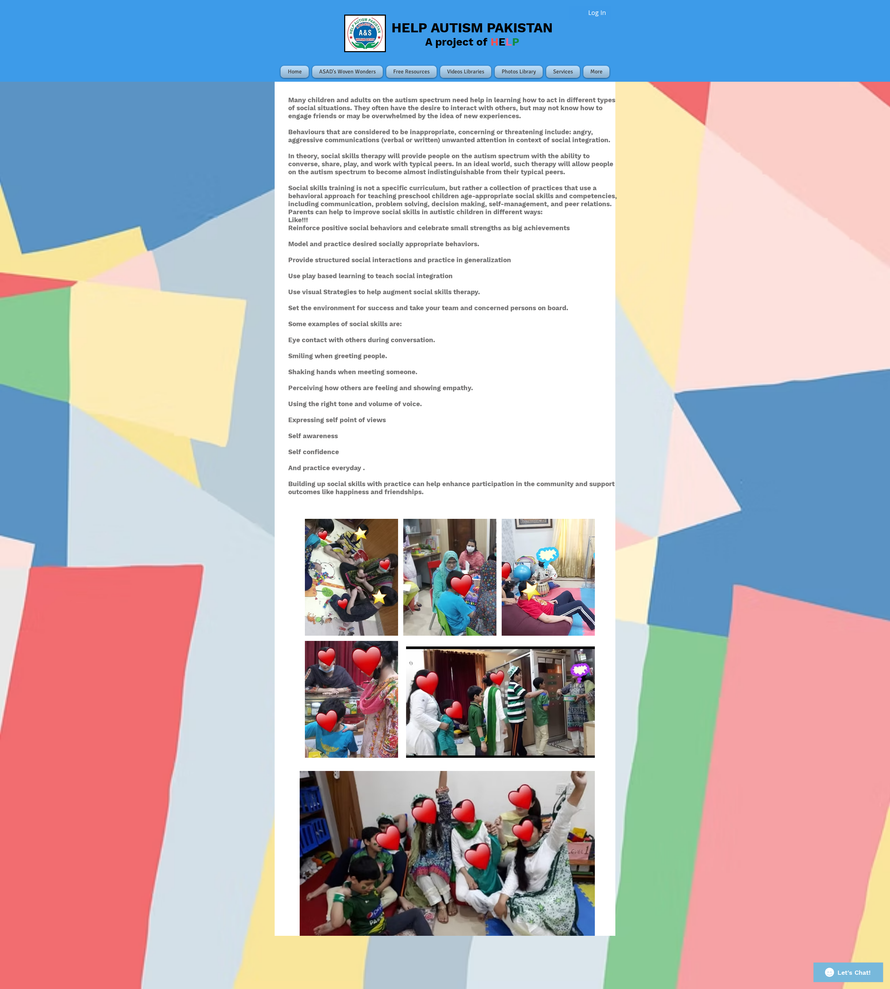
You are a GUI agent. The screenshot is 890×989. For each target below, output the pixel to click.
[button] (351, 577)
